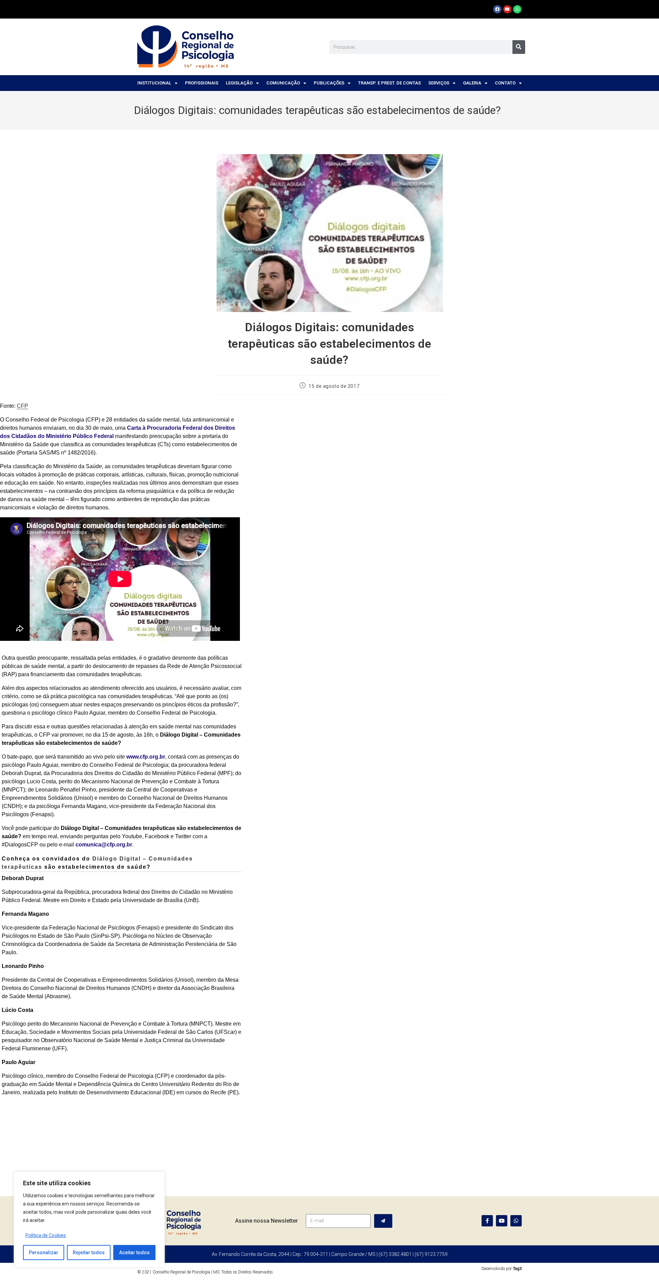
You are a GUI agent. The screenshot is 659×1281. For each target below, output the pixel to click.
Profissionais (201, 82)
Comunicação (283, 82)
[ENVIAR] (383, 1221)
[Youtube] (507, 9)
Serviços (438, 82)
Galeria (472, 82)
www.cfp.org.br (145, 757)
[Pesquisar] (518, 47)
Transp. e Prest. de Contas (389, 82)
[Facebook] (497, 9)
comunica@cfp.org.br (104, 844)
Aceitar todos (134, 1252)
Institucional (154, 82)
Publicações (329, 82)
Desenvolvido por (502, 1268)
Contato (505, 82)
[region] (89, 1219)
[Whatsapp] (517, 9)
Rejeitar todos (89, 1252)
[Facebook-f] (487, 1220)
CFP (22, 406)
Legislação (239, 82)
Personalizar (43, 1252)
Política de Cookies (45, 1235)
